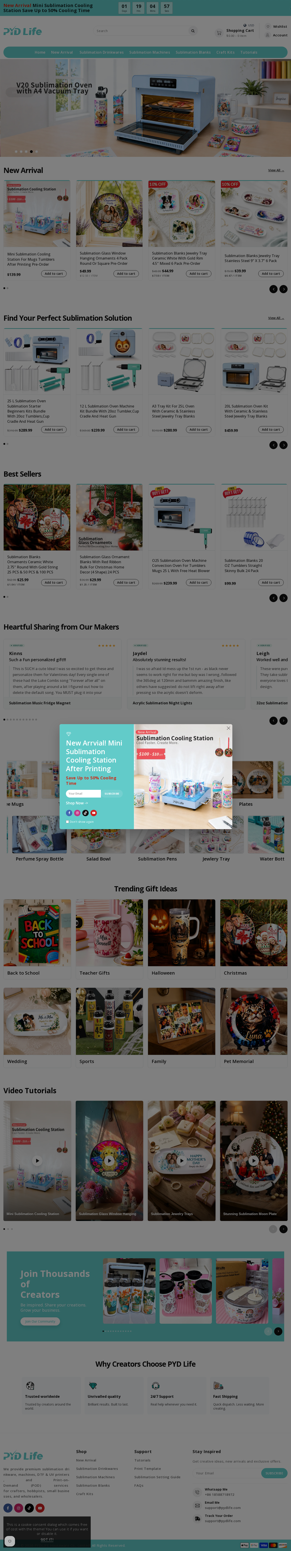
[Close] (228, 728)
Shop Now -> (77, 803)
